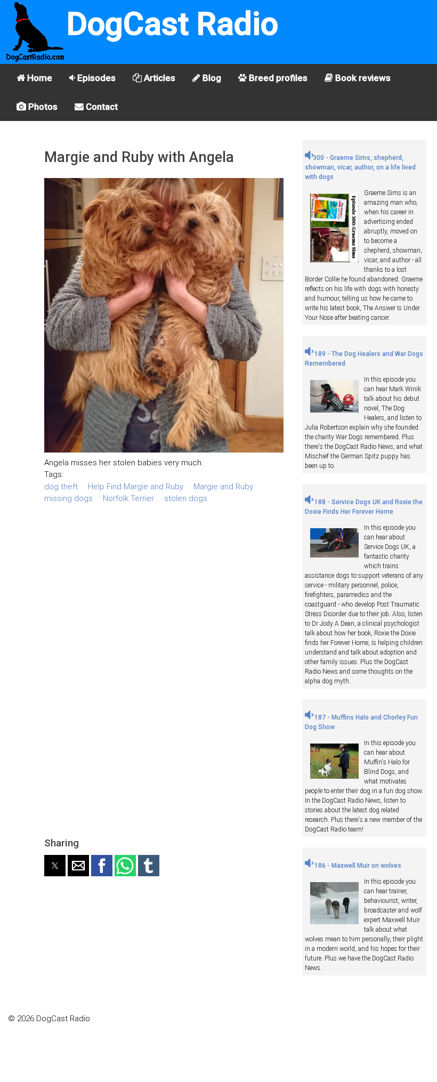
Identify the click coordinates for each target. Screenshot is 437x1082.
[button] (55, 865)
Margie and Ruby (223, 486)
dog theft (61, 486)
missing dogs (68, 498)
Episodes (95, 77)
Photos (42, 106)
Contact (101, 106)
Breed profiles (277, 77)
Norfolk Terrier (128, 498)
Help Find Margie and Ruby (135, 486)
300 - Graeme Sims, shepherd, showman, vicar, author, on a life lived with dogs (360, 167)
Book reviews (362, 77)
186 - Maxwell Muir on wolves (357, 865)
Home (38, 77)
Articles (158, 77)
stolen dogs (185, 498)
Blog (210, 77)
